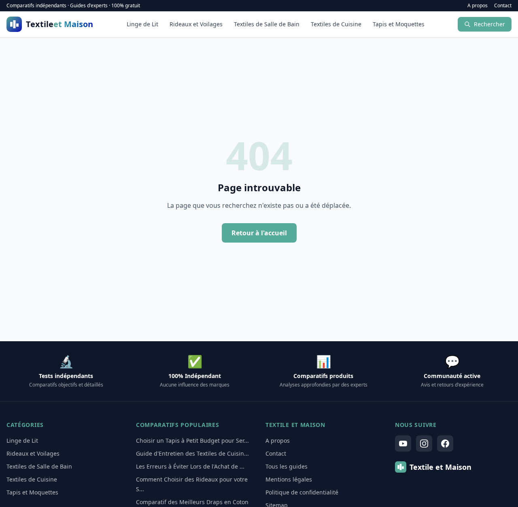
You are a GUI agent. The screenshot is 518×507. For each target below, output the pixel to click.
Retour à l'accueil (259, 232)
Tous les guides (286, 466)
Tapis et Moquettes (399, 24)
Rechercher (489, 24)
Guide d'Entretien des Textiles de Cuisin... (192, 453)
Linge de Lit (142, 24)
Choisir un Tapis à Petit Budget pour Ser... (192, 440)
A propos (477, 5)
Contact (503, 5)
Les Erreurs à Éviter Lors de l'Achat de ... (190, 466)
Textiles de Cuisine (336, 24)
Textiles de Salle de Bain (266, 24)
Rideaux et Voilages (196, 24)
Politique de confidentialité (301, 492)
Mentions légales (288, 479)
